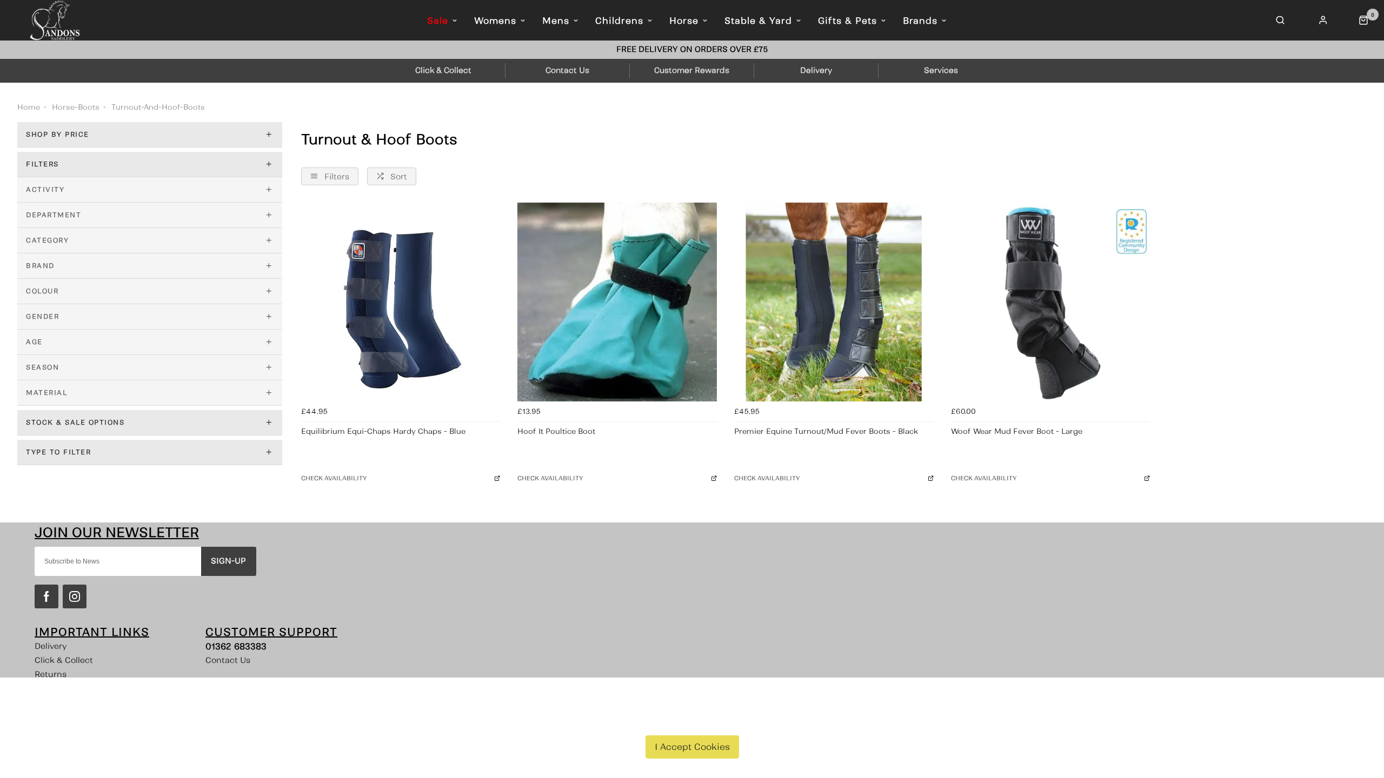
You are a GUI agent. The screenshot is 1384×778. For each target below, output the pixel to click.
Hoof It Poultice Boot (556, 431)
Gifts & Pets (847, 20)
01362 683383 (236, 646)
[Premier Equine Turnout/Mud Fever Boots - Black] (834, 302)
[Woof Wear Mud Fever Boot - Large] (1050, 302)
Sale (437, 20)
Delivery (51, 646)
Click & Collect (64, 660)
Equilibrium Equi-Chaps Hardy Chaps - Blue (383, 431)
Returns (50, 674)
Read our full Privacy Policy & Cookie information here (692, 721)
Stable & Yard (758, 20)
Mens (555, 20)
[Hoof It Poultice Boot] (617, 302)
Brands (920, 20)
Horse (683, 20)
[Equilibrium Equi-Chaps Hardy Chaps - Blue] (401, 302)
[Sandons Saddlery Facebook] (46, 596)
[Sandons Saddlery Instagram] (74, 596)
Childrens (619, 20)
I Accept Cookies (692, 746)
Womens (495, 20)
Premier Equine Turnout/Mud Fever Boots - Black (826, 431)
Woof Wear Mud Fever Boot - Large (1016, 431)
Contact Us (227, 660)
